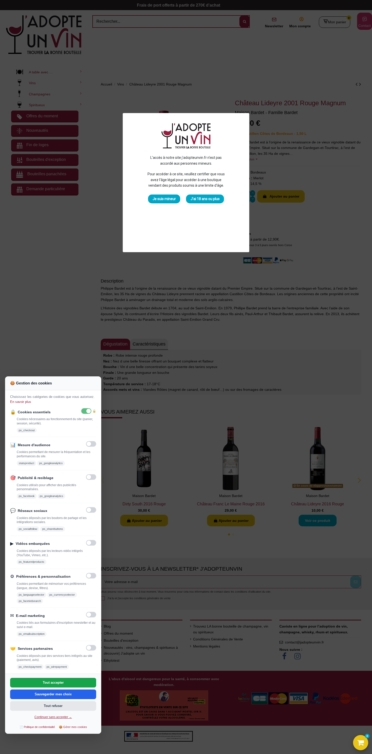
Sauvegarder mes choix (53, 694)
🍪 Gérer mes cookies (73, 726)
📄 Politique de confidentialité (37, 726)
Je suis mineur (164, 199)
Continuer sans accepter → (53, 717)
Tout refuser (53, 706)
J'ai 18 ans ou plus (205, 199)
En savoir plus (20, 402)
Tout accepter (53, 682)
